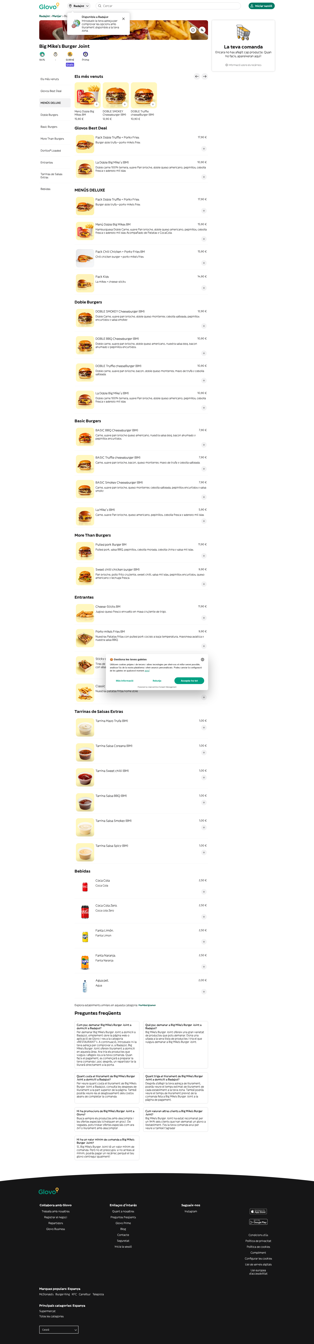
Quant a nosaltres (123, 1211)
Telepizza (98, 1294)
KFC (74, 1294)
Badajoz (44, 16)
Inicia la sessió (123, 1246)
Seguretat (123, 1240)
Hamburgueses (147, 1005)
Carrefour (85, 1294)
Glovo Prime (123, 1223)
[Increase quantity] (96, 104)
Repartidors (55, 1223)
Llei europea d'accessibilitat (258, 1272)
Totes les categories (51, 1316)
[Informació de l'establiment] (193, 30)
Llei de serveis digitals (258, 1264)
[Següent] (204, 76)
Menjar (56, 16)
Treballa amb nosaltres (56, 1211)
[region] (141, 101)
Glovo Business (55, 1229)
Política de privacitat (258, 1240)
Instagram (191, 1211)
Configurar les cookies (258, 1258)
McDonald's (46, 1294)
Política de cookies (258, 1246)
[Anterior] (197, 76)
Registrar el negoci (55, 1217)
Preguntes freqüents (123, 1217)
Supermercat (47, 1311)
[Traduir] (202, 30)
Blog (123, 1229)
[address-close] (123, 19)
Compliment (258, 1252)
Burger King (62, 1294)
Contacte (123, 1234)
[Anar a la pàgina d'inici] (49, 6)
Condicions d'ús (258, 1235)
